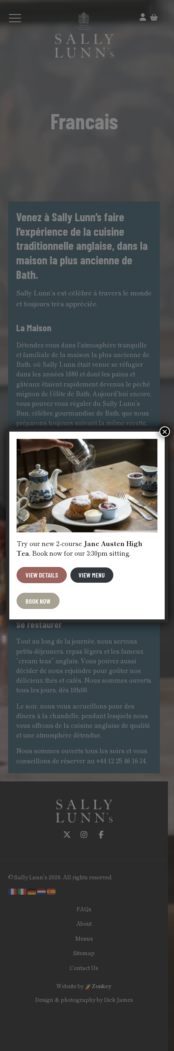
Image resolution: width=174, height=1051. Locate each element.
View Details (41, 575)
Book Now (38, 601)
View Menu (92, 575)
